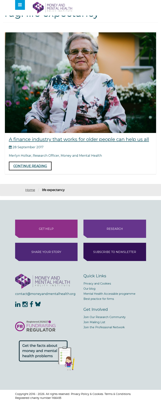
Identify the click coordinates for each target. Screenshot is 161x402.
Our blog (89, 288)
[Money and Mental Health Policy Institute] (52, 7)
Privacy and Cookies (97, 283)
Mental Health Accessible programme (109, 294)
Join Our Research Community (104, 317)
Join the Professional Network (104, 327)
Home (30, 190)
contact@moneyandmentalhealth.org (45, 294)
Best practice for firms (98, 299)
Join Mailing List (94, 322)
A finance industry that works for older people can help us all (79, 139)
